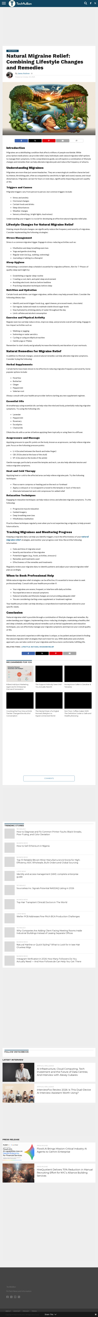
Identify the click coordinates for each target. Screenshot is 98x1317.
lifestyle (25, 647)
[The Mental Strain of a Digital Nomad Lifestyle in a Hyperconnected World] (49, 700)
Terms (34, 1311)
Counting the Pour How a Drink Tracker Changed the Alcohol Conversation (19, 713)
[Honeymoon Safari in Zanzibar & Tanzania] (78, 674)
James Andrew (24, 73)
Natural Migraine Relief (42, 647)
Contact (16, 1311)
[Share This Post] (35, 140)
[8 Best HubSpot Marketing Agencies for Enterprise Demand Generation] (20, 674)
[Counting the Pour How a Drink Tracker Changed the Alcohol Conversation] (20, 700)
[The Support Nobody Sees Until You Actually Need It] (49, 674)
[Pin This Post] (49, 140)
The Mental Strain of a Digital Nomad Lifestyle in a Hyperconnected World (47, 713)
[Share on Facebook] (21, 140)
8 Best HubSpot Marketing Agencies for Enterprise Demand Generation (17, 687)
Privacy (26, 1311)
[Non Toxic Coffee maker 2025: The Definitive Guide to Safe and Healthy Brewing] (78, 700)
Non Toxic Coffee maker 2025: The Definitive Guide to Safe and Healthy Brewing (77, 713)
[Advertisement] (49, 26)
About (8, 1311)
